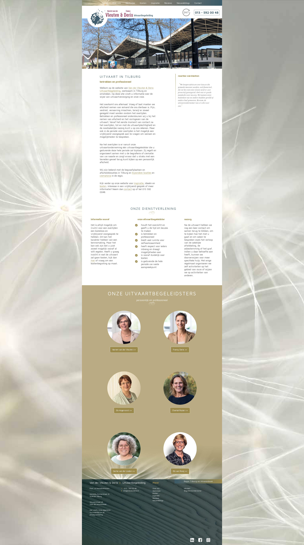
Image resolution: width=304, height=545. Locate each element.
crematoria (105, 175)
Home (105, 3)
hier (93, 260)
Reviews (168, 3)
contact (128, 189)
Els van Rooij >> (180, 471)
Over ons (116, 3)
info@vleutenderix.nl (131, 491)
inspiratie (139, 183)
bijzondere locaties (141, 172)
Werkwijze (130, 3)
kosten (103, 186)
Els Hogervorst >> (124, 410)
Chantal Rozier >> (180, 410)
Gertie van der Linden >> (124, 471)
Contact (198, 3)
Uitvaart (187, 488)
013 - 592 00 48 (206, 12)
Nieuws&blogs (183, 3)
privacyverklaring (96, 515)
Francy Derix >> (180, 349)
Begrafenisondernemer (193, 491)
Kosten (143, 3)
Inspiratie (155, 3)
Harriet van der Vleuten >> (124, 349)
